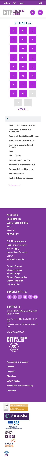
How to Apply (13, 248)
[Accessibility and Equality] (40, 3)
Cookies (10, 366)
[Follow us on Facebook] (9, 297)
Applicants (7, 3)
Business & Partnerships (17, 222)
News (9, 226)
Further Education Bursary (21, 178)
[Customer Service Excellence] (10, 434)
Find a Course (12, 215)
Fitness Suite (15, 156)
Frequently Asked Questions (21, 169)
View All (23, 109)
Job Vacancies (13, 284)
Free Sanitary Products (19, 160)
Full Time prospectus (16, 241)
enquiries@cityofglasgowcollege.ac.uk (22, 311)
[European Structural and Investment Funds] (16, 424)
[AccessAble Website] (16, 415)
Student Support (14, 266)
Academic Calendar (16, 259)
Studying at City (14, 218)
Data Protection (13, 381)
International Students (17, 252)
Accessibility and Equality (17, 362)
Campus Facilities (15, 281)
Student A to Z (13, 234)
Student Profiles (14, 270)
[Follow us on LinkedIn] (20, 297)
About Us (11, 230)
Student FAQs (13, 273)
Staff (14, 3)
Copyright (11, 371)
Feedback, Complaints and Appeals (21, 146)
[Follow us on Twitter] (30, 297)
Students (21, 3)
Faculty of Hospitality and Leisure (24, 136)
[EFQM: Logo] (10, 443)
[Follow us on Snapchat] (25, 297)
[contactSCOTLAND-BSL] (16, 451)
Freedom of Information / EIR (22, 164)
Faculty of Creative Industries (22, 125)
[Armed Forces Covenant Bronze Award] (16, 407)
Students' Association (17, 277)
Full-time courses (17, 173)
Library (10, 256)
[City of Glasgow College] (13, 12)
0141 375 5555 (13, 314)
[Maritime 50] (13, 346)
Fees (11, 151)
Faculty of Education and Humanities (20, 131)
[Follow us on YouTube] (35, 297)
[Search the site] (33, 12)
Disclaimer (11, 376)
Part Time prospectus (17, 245)
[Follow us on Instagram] (14, 297)
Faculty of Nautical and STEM (22, 140)
